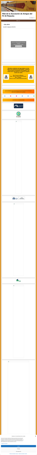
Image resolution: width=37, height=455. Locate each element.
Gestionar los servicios (4, 443)
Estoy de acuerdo (18, 46)
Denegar (18, 448)
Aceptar (18, 446)
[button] (35, 436)
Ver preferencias (18, 451)
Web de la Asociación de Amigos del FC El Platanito (17, 14)
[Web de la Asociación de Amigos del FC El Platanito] (18, 11)
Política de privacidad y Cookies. (13, 453)
